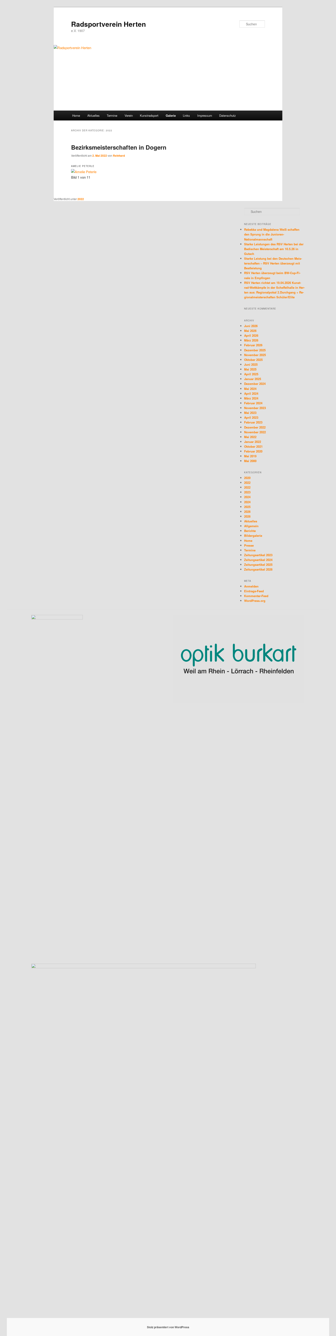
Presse (249, 545)
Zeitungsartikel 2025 (258, 564)
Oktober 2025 (253, 359)
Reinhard (119, 155)
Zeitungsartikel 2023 (258, 555)
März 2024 (251, 398)
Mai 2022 (250, 437)
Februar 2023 (253, 422)
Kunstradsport (149, 115)
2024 (247, 497)
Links (186, 115)
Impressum (204, 115)
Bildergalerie (253, 535)
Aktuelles (93, 115)
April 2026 (251, 335)
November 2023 (255, 408)
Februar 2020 (253, 451)
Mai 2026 (250, 330)
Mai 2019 (250, 456)
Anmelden (251, 586)
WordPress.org (254, 600)
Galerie (171, 115)
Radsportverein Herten (108, 24)
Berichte (250, 531)
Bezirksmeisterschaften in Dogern (118, 147)
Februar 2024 (253, 403)
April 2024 (251, 393)
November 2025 (255, 355)
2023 (247, 492)
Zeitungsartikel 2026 (258, 569)
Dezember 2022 (255, 427)
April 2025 (251, 374)
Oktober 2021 (253, 446)
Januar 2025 (252, 379)
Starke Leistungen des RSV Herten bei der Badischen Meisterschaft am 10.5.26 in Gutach (274, 249)
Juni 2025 (251, 364)
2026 (247, 511)
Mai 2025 (250, 369)
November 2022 (255, 432)
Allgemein (251, 526)
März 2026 (251, 340)
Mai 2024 (250, 388)
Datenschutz (227, 115)
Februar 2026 (253, 345)
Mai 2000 (250, 461)
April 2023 (251, 417)
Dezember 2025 (255, 350)
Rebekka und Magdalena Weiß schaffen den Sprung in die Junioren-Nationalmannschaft (271, 234)
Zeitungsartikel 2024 (258, 560)
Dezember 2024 (255, 383)
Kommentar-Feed (256, 596)
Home (76, 115)
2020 (247, 478)
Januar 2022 (252, 441)
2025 (247, 507)
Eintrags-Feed (254, 591)
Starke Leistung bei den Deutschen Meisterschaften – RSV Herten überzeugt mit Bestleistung (273, 263)
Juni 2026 (251, 326)
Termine (112, 115)
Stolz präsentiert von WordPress (168, 1327)
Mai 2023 (250, 412)
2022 (80, 199)
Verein (129, 115)
